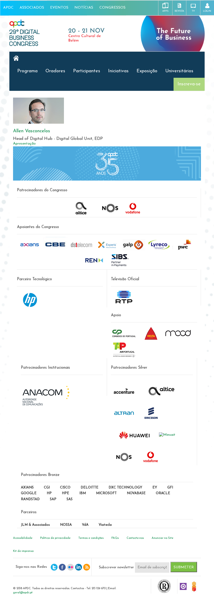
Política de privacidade (55, 538)
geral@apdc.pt (23, 592)
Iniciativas (118, 71)
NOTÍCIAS (83, 8)
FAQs (115, 538)
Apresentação (24, 144)
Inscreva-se (189, 84)
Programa (27, 71)
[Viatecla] (183, 586)
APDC (8, 8)
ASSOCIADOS (32, 8)
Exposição (146, 71)
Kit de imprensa (23, 551)
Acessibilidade (22, 538)
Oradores (55, 71)
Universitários (179, 71)
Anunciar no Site (162, 538)
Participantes (86, 71)
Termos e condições (91, 538)
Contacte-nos (135, 538)
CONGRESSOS (112, 8)
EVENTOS (59, 8)
